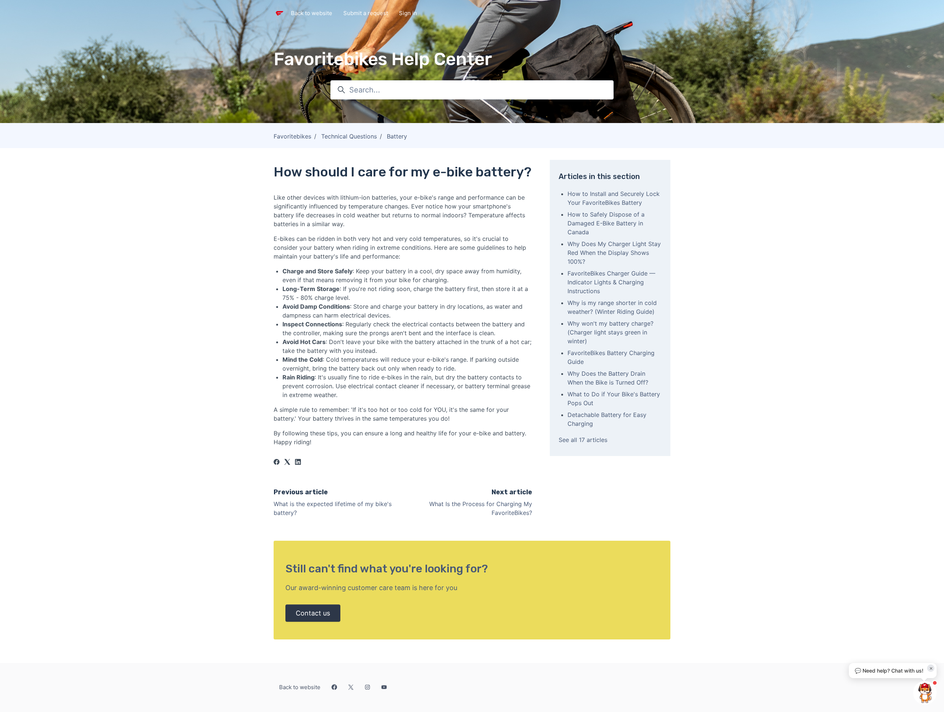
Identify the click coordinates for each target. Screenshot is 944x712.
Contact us (313, 613)
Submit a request (365, 13)
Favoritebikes (292, 136)
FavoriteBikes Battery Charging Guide (611, 357)
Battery (397, 136)
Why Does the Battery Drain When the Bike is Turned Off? (608, 378)
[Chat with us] (925, 693)
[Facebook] (277, 462)
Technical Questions (349, 136)
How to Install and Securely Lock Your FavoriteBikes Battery (614, 198)
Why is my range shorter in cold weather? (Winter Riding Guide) (612, 307)
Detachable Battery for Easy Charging (607, 419)
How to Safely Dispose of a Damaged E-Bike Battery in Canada (606, 223)
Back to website (311, 13)
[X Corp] (287, 462)
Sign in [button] (408, 13)
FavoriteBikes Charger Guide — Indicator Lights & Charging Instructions (611, 282)
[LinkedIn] (298, 462)
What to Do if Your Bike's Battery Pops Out (614, 398)
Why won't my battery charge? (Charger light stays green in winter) (610, 332)
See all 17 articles (583, 439)
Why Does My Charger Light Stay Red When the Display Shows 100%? (614, 252)
